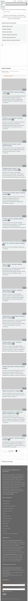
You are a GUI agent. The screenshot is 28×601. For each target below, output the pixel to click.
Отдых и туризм (7, 516)
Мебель (5, 513)
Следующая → (11, 450)
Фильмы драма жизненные (9, 37)
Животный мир (7, 528)
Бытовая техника (7, 511)
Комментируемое (5, 72)
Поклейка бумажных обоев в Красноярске (12, 568)
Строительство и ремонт (9, 506)
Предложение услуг (8, 508)
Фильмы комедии (6, 29)
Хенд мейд (5, 526)
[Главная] (2, 7)
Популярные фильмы (14, 71)
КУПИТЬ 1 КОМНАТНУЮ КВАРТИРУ (12, 540)
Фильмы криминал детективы (9, 34)
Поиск (26, 1)
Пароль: (4, 587)
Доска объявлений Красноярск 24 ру (9, 598)
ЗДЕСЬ (12, 494)
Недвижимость (6, 501)
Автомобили (6, 503)
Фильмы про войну (7, 31)
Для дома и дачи (7, 518)
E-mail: (4, 583)
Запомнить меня (8, 591)
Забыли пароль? (22, 587)
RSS (25, 67)
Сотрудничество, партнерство (10, 533)
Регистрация (23, 583)
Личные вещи (6, 521)
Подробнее (5, 102)
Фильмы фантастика (7, 26)
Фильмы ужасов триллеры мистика (11, 40)
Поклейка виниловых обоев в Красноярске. (12, 567)
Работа (5, 531)
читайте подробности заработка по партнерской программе (13, 492)
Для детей (5, 523)
